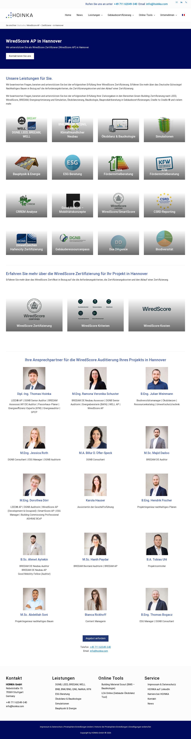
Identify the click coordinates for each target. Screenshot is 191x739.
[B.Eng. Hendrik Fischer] (157, 485)
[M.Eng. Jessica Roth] (34, 437)
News (151, 703)
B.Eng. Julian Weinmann (157, 394)
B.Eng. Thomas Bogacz (156, 614)
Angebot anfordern (95, 638)
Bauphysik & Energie (66, 708)
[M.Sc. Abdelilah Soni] (34, 599)
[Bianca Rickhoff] (95, 599)
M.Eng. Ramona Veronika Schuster (95, 394)
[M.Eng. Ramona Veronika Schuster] (95, 378)
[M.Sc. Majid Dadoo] (157, 437)
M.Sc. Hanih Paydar (96, 559)
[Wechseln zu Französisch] (183, 15)
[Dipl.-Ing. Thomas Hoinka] (34, 378)
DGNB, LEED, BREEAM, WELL (70, 684)
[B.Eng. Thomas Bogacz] (157, 599)
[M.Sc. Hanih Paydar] (95, 544)
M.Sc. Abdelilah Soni (34, 614)
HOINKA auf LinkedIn (159, 689)
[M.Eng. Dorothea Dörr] (34, 485)
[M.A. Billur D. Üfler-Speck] (95, 437)
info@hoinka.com (157, 4)
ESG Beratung (62, 694)
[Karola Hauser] (95, 485)
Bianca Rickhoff (95, 614)
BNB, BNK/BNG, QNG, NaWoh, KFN (73, 689)
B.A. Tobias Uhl (157, 559)
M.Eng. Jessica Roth (34, 453)
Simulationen (62, 703)
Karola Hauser (95, 500)
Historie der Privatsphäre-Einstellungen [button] (111, 727)
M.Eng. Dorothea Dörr (34, 500)
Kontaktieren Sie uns (20, 56)
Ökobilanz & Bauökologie (68, 698)
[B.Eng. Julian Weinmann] (157, 378)
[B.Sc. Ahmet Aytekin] (34, 544)
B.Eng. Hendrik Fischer (157, 500)
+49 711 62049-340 (125, 4)
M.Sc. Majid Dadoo (156, 453)
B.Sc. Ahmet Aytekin (34, 559)
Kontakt (152, 698)
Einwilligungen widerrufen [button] (140, 727)
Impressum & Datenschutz (162, 684)
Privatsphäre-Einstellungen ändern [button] (78, 727)
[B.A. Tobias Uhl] (157, 544)
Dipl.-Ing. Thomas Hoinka (34, 394)
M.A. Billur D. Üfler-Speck (95, 453)
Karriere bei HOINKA (158, 694)
